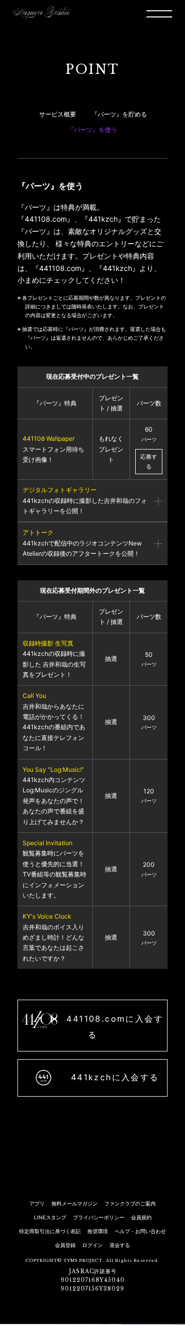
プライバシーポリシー (98, 1217)
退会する (119, 1245)
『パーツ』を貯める (119, 114)
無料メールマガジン (74, 1203)
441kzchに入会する (113, 1077)
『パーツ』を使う (92, 129)
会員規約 (141, 1217)
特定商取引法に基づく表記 (50, 1231)
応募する (148, 461)
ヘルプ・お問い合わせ (140, 1231)
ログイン (92, 1245)
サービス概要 (57, 114)
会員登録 (65, 1245)
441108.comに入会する (113, 1027)
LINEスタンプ (50, 1217)
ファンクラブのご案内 (130, 1203)
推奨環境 (97, 1231)
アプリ (37, 1203)
